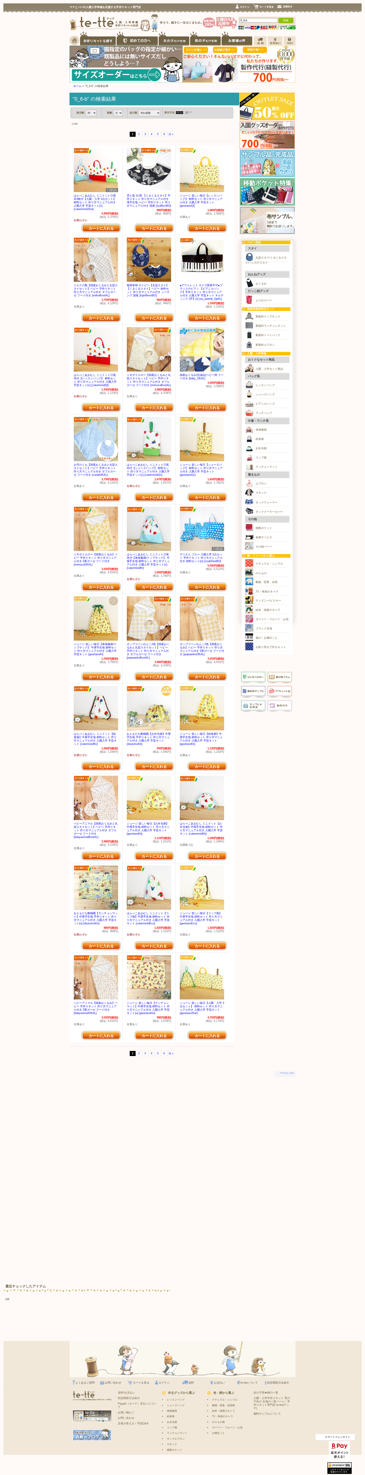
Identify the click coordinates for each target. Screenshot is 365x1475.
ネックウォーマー (267, 502)
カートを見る (141, 1382)
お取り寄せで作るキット (271, 647)
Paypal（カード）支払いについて (137, 1405)
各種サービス (264, 537)
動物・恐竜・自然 (267, 582)
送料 (191, 1382)
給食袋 (260, 439)
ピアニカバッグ (265, 403)
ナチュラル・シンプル (269, 563)
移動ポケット (264, 528)
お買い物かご (126, 1412)
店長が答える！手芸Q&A (133, 1423)
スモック (261, 492)
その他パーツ (264, 546)
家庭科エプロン (265, 344)
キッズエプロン (176, 1438)
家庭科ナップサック (268, 316)
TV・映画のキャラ (267, 591)
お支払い (219, 1382)
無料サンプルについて (267, 1413)
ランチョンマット (267, 466)
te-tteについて (249, 1382)
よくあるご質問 (85, 1382)
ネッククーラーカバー (269, 511)
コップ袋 (261, 457)
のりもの (261, 573)
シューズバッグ (265, 394)
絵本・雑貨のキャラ (268, 609)
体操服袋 (261, 429)
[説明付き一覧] (190, 112)
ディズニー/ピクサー (268, 600)
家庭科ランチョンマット (271, 325)
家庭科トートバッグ (268, 335)
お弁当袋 (261, 448)
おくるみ (261, 283)
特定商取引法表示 (278, 1382)
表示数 (80, 112)
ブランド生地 (264, 628)
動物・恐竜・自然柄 (223, 1405)
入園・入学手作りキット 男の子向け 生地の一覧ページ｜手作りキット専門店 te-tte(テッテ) (271, 1403)
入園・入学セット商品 (269, 368)
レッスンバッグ (265, 385)
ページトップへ (287, 1073)
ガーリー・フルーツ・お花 (272, 619)
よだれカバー (264, 300)
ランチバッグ (264, 413)
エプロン (261, 483)
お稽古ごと (218, 1433)
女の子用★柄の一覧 (265, 1392)
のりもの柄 (218, 1422)
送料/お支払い (126, 1392)
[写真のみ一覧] (180, 112)
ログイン (164, 1382)
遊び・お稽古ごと (267, 637)
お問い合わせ (113, 1382)
